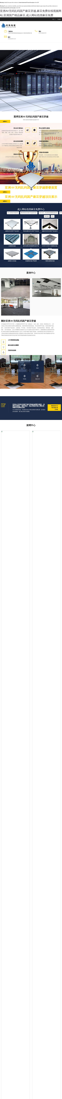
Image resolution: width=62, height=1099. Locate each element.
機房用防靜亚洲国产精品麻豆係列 (29, 212)
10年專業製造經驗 (13, 340)
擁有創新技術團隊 (13, 345)
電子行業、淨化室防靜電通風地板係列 (48, 212)
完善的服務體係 (43, 141)
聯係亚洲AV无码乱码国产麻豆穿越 (54, 407)
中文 (53, 19)
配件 (53, 216)
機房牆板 (47, 216)
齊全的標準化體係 (44, 128)
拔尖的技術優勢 (18, 141)
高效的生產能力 (18, 154)
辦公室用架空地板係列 (13, 212)
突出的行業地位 (18, 128)
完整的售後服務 (43, 152)
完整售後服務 (12, 350)
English (59, 19)
